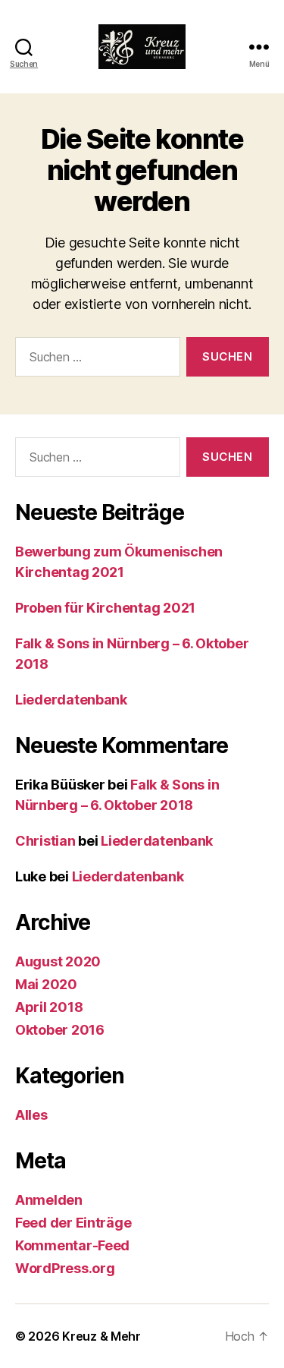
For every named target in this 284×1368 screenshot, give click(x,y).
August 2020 (58, 961)
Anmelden (49, 1200)
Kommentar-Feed (72, 1245)
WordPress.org (65, 1268)
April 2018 (49, 1007)
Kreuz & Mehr (101, 1336)
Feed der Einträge (73, 1223)
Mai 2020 (46, 984)
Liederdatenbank (71, 700)
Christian (45, 841)
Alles (31, 1115)
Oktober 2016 (60, 1030)
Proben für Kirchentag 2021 (105, 608)
